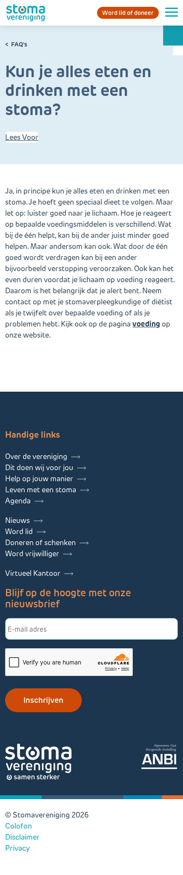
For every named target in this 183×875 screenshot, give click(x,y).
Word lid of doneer (128, 13)
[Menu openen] (171, 13)
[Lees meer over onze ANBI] (159, 758)
